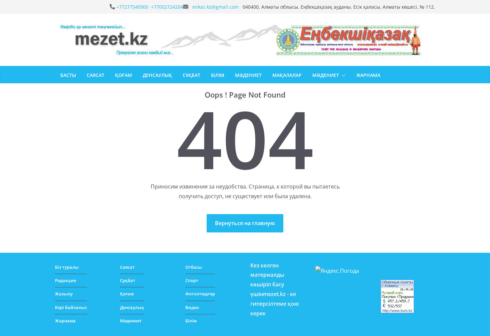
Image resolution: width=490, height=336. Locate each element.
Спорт (191, 280)
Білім (217, 75)
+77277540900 (133, 7)
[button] (342, 75)
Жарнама (368, 75)
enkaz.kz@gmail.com (216, 7)
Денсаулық (157, 75)
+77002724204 (167, 7)
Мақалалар (287, 75)
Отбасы (193, 267)
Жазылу (64, 294)
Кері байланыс (71, 307)
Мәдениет (248, 75)
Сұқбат (191, 75)
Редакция (65, 280)
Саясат (95, 75)
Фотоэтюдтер (200, 294)
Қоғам (123, 75)
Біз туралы (67, 267)
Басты (68, 75)
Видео (192, 307)
